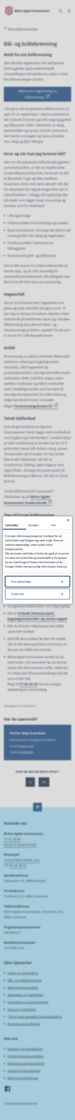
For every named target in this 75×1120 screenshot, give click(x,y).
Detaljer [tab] (33, 525)
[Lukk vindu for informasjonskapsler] (68, 520)
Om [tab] (53, 525)
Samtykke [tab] (11, 525)
